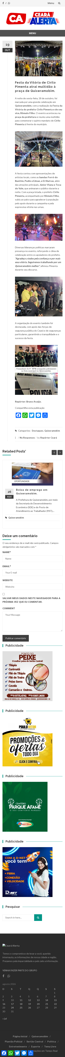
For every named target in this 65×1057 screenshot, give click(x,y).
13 (38, 1000)
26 (29, 1007)
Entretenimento (18, 1046)
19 (29, 1003)
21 (46, 1003)
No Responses (27, 437)
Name (6, 552)
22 (55, 1003)
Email (6, 566)
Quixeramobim (52, 430)
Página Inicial (20, 1036)
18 (21, 1003)
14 (46, 1000)
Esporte (35, 1046)
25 (21, 1007)
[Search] (38, 917)
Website (7, 580)
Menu (51, 3)
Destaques (37, 430)
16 (3, 1003)
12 (29, 1000)
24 (12, 1007)
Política (51, 1041)
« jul (4, 1018)
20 (38, 1003)
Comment (8, 608)
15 (55, 1000)
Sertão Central (34, 1041)
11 (21, 1000)
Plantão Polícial (13, 1041)
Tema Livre (50, 1046)
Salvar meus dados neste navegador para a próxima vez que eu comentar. (31, 600)
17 (12, 1003)
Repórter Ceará (48, 437)
